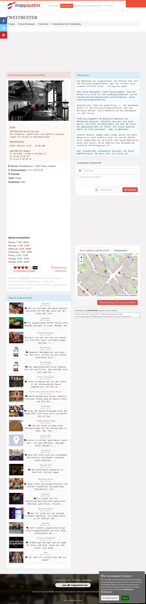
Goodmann (45, 494)
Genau (125, 598)
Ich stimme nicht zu (110, 598)
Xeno (46, 552)
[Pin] (3, 35)
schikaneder (45, 406)
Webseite (15, 174)
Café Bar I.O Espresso (45, 333)
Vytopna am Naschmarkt (45, 538)
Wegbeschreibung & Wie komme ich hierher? (117, 302)
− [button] (81, 261)
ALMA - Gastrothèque (45, 377)
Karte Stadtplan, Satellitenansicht (94, 250)
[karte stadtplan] (24, 5)
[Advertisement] (73, 52)
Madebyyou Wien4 (45, 479)
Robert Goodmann (45, 508)
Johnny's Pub (46, 435)
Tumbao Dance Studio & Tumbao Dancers (46, 391)
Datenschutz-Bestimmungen (88, 5)
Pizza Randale (45, 347)
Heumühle (46, 318)
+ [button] (81, 257)
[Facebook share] (3, 20)
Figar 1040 (45, 450)
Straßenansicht (120, 250)
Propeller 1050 (45, 465)
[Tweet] (3, 27)
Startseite (53, 5)
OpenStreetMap (122, 295)
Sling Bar (45, 303)
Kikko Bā (45, 523)
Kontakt (109, 5)
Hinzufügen (66, 5)
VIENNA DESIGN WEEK (45, 421)
